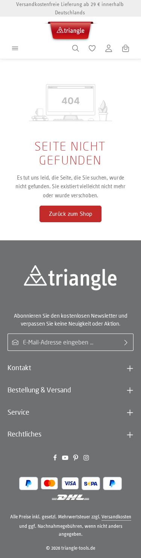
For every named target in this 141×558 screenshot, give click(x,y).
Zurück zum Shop (70, 214)
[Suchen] (75, 48)
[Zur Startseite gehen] (70, 29)
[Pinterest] (76, 459)
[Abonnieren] (126, 342)
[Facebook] (55, 459)
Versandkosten (116, 517)
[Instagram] (86, 459)
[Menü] (15, 48)
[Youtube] (66, 459)
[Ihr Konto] (108, 48)
